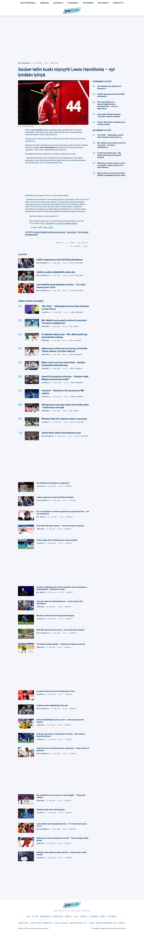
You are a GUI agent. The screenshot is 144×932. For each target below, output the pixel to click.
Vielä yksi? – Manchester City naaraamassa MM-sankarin (63, 392)
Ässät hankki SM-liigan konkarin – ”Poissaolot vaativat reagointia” (60, 526)
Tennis (103, 916)
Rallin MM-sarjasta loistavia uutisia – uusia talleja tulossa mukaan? (60, 630)
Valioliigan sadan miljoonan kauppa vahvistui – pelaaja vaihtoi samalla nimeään (61, 853)
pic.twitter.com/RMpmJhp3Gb (66, 223)
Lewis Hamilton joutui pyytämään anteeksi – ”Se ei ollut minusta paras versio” (60, 286)
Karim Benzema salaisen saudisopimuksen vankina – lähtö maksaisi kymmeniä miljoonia (60, 735)
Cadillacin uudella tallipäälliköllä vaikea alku (55, 272)
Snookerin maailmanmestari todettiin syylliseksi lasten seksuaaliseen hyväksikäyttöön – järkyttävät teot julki (61, 588)
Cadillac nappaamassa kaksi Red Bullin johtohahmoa (59, 259)
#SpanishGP (50, 223)
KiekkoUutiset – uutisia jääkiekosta (56, 923)
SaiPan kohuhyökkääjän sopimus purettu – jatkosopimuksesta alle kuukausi (60, 721)
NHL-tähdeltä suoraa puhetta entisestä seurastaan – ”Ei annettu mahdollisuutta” (65, 321)
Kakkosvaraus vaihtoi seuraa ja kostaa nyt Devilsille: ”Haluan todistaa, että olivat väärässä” (65, 349)
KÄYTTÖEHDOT (121, 928)
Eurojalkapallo (45, 916)
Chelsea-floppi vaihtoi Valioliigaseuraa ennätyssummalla (56, 540)
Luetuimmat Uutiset (101, 130)
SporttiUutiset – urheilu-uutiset (30, 923)
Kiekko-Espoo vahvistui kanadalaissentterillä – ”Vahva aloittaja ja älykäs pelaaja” (62, 839)
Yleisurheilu (73, 3)
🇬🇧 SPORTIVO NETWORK (109, 928)
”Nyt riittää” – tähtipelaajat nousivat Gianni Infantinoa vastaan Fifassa (65, 307)
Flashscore (121, 923)
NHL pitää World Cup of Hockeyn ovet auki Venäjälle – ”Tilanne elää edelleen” (60, 796)
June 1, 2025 (48, 227)
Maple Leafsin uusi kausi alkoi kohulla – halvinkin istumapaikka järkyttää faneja (63, 363)
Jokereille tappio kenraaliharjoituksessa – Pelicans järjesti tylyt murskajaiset (59, 602)
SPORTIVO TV (118, 3)
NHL (28, 916)
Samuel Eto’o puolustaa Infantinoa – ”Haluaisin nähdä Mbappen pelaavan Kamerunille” (65, 378)
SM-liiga (35, 916)
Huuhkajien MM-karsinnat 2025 (106, 923)
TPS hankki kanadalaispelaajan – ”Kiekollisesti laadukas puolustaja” (60, 644)
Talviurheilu (88, 3)
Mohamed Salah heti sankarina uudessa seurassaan (64, 418)
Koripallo (83, 916)
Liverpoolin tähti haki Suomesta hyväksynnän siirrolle (55, 691)
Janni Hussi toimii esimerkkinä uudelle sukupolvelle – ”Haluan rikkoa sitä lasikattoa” (62, 749)
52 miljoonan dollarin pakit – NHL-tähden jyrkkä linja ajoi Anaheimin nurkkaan (64, 335)
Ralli (76, 916)
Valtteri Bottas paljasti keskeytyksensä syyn (61, 433)
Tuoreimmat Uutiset (102, 81)
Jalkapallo (58, 3)
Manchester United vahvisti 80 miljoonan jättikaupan (55, 616)
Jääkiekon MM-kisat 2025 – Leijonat (82, 923)
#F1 (43, 223)
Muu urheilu (103, 3)
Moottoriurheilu (28, 3)
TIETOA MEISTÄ (96, 928)
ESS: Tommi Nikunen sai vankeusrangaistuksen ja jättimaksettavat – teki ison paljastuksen (62, 513)
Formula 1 (68, 916)
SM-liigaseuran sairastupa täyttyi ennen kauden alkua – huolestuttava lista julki (65, 406)
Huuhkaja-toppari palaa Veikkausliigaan (50, 810)
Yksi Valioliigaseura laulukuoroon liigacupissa (52, 483)
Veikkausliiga (58, 916)
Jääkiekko (44, 3)
